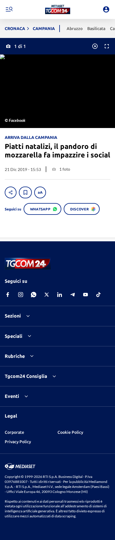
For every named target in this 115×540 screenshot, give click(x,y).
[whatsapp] (34, 295)
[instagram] (21, 295)
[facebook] (8, 295)
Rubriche (15, 356)
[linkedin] (60, 295)
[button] (57, 9)
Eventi (12, 396)
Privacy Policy (18, 441)
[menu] (9, 9)
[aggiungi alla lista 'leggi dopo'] (25, 192)
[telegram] (72, 295)
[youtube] (85, 295)
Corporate (14, 432)
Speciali (13, 336)
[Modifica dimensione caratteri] (40, 192)
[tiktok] (98, 295)
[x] (47, 295)
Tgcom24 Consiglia (26, 376)
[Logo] (57, 9)
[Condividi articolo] (11, 192)
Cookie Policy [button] (70, 432)
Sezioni (13, 315)
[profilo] (106, 9)
